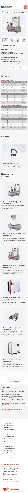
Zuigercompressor (8, 438)
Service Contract (8, 454)
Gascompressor (7, 431)
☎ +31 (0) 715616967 (19, 407)
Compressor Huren (8, 446)
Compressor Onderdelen (10, 436)
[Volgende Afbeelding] (24, 25)
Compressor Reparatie (9, 448)
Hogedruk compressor (9, 429)
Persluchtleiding (8, 457)
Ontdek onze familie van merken (11, 464)
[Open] (25, 7)
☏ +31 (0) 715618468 (7, 407)
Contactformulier (8, 409)
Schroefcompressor (9, 427)
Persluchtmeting (8, 450)
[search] (25, 2)
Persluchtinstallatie (8, 425)
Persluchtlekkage (8, 452)
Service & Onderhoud (9, 444)
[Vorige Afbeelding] (3, 25)
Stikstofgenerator (8, 434)
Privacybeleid (6, 476)
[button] (14, 76)
